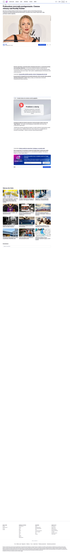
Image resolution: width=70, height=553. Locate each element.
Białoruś (20, 536)
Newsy (36, 526)
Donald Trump (53, 527)
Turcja (20, 528)
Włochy (20, 530)
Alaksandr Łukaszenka (55, 530)
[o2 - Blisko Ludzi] (7, 2)
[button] (59, 1)
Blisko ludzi (11, 1)
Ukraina (20, 527)
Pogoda (30, 1)
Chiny (36, 529)
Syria (19, 531)
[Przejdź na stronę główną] (4, 2)
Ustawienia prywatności (51, 543)
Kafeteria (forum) (5, 527)
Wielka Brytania (21, 537)
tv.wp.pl (4, 528)
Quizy (21, 1)
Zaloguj (63, 1)
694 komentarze (43, 44)
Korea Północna (21, 526)
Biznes (35, 1)
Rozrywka (26, 1)
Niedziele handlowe (38, 527)
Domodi (4, 526)
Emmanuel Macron (54, 529)
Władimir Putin (54, 528)
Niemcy (20, 535)
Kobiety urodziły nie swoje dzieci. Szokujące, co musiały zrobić (32, 148)
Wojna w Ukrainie (37, 531)
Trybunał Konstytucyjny (38, 530)
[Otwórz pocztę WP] (56, 2)
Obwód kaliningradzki (38, 528)
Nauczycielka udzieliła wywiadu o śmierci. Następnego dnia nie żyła (33, 74)
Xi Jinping (53, 531)
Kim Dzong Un (53, 526)
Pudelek (4, 529)
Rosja (19, 529)
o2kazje (17, 1)
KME (6, 44)
